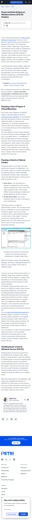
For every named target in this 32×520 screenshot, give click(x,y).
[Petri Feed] (10, 460)
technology (8, 40)
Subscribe (16, 443)
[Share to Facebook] (3, 419)
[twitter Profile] (4, 26)
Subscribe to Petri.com (16, 2)
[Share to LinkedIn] (14, 460)
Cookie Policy (7, 509)
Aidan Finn (14, 23)
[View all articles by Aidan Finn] (5, 399)
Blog (2, 6)
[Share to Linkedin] (11, 419)
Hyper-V (7, 6)
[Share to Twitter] (7, 419)
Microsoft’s (26, 38)
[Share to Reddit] (15, 419)
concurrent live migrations (10, 117)
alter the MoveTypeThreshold (17, 312)
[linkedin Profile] (7, 26)
